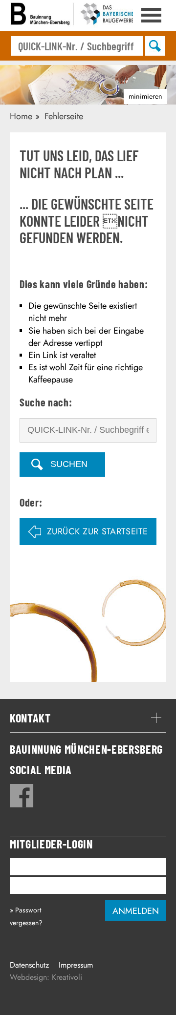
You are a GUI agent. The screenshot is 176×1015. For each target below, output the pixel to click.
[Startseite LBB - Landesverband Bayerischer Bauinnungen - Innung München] (73, 15)
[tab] (88, 718)
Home (21, 116)
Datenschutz (29, 965)
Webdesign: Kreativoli (46, 977)
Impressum (76, 965)
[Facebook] (22, 795)
